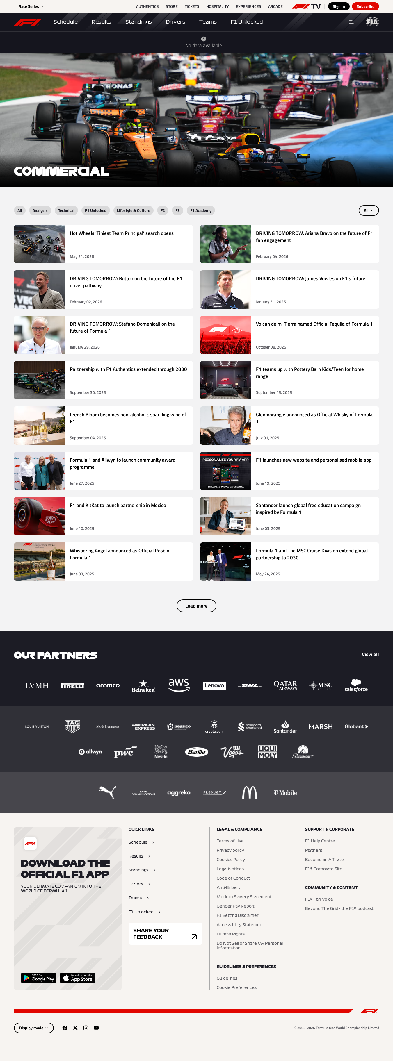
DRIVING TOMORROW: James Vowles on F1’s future (310, 278)
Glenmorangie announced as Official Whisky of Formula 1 (314, 418)
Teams (208, 21)
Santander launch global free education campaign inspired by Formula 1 (308, 509)
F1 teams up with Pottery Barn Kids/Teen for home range (310, 373)
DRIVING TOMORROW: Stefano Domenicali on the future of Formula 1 (122, 327)
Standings (138, 21)
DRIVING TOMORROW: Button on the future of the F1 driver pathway (126, 282)
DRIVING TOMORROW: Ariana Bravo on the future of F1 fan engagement (314, 237)
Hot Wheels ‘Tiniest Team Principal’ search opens (122, 233)
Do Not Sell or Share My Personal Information (250, 946)
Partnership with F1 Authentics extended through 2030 (128, 369)
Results (101, 21)
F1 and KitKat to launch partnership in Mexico (118, 505)
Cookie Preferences (237, 987)
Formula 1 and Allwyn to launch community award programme (122, 463)
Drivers (175, 21)
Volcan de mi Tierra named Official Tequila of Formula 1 (314, 324)
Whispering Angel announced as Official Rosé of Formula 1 (120, 554)
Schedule (66, 21)
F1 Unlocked (247, 21)
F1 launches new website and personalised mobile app (313, 460)
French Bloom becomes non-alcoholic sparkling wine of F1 (128, 418)
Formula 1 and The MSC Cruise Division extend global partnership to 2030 (312, 554)
